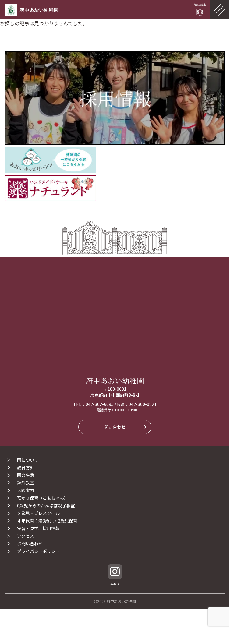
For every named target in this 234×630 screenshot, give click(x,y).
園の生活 (25, 475)
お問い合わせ (30, 543)
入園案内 (25, 490)
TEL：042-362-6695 (93, 404)
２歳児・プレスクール (38, 513)
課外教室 (25, 483)
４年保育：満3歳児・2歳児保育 (49, 521)
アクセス (25, 536)
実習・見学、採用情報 (38, 528)
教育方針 (25, 467)
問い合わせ (115, 427)
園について (27, 460)
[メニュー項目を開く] (219, 9)
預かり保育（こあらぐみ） (42, 498)
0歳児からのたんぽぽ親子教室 (46, 505)
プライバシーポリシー (38, 551)
